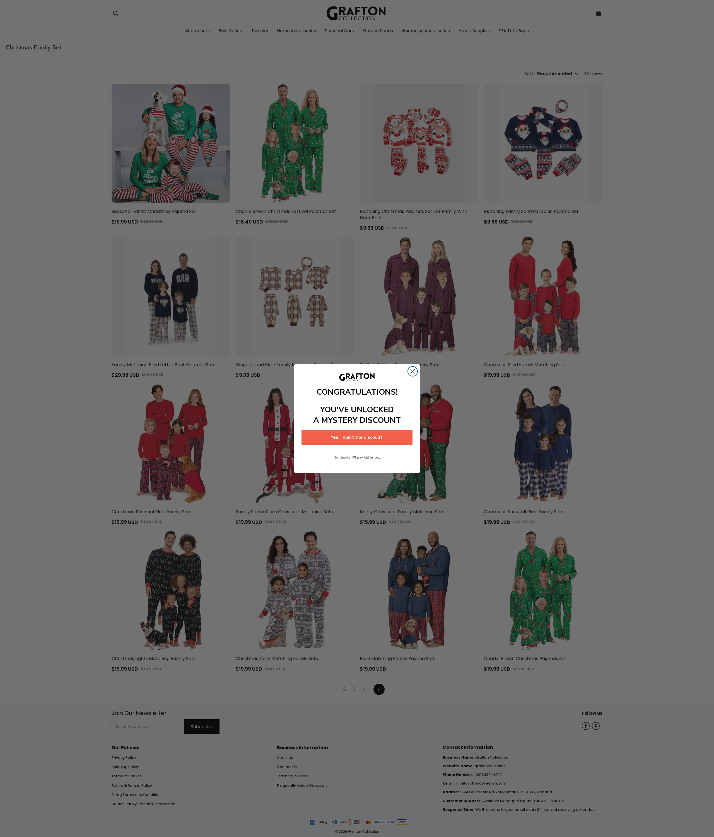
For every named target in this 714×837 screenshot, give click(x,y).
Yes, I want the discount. (357, 437)
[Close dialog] (413, 371)
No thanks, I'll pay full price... (357, 457)
